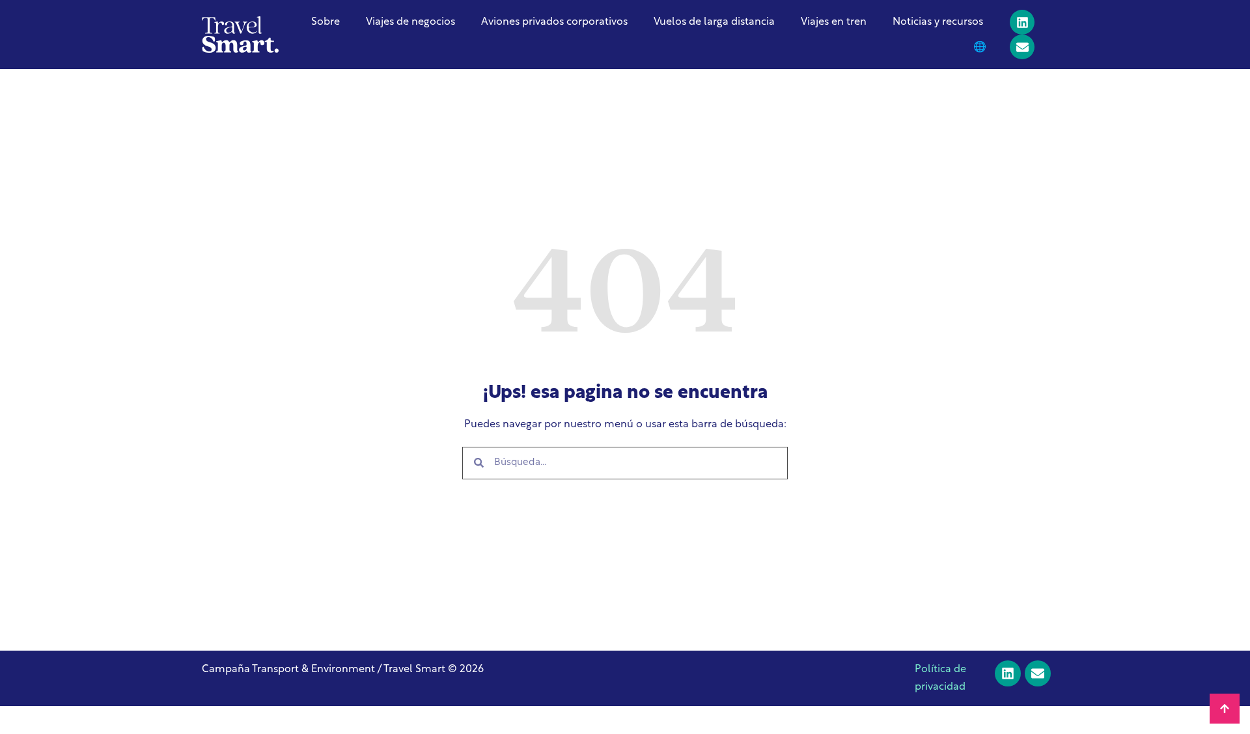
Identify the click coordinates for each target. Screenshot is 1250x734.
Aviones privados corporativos (554, 22)
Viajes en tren (834, 22)
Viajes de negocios (410, 22)
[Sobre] (1022, 47)
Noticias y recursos (938, 22)
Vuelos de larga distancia (714, 22)
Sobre (325, 22)
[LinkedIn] (1022, 22)
